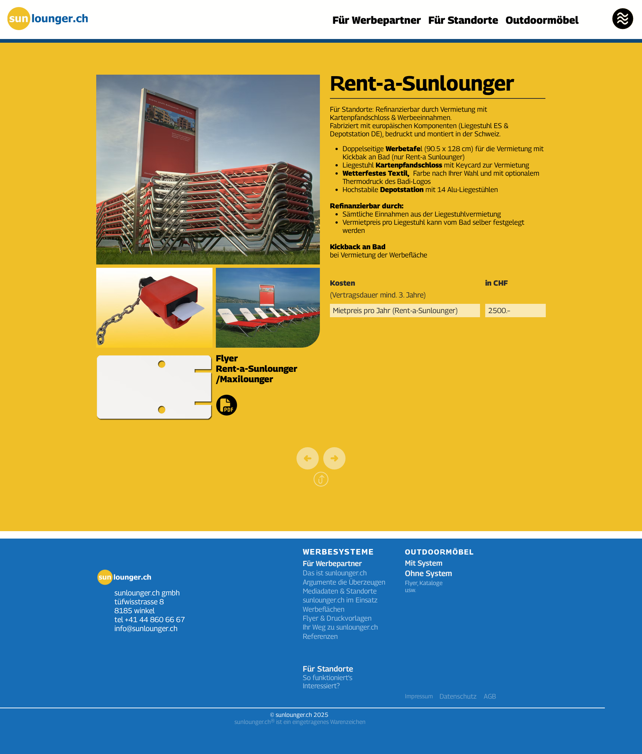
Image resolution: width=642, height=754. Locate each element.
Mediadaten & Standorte (340, 591)
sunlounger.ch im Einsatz (340, 600)
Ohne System (428, 573)
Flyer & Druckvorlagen (337, 618)
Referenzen (320, 636)
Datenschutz (458, 696)
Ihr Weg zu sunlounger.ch (341, 627)
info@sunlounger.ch (146, 628)
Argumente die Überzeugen (344, 582)
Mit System (423, 563)
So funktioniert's (327, 677)
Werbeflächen (323, 609)
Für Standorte (328, 668)
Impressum (419, 696)
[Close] (334, 458)
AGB (490, 696)
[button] (623, 18)
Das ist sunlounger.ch (335, 573)
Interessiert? (321, 686)
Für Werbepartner (332, 563)
